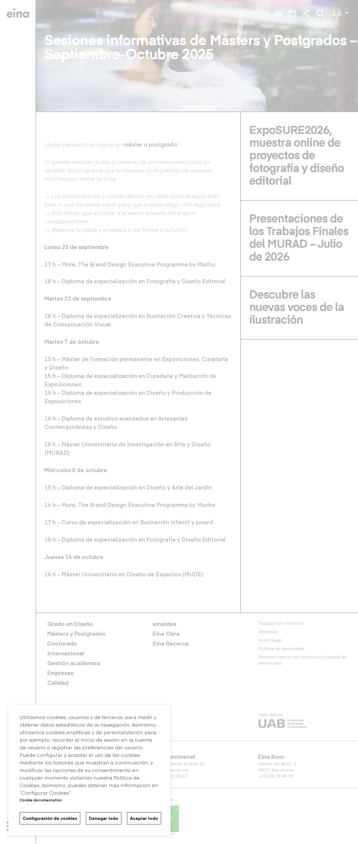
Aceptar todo (144, 818)
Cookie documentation (41, 799)
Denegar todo (103, 818)
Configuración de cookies (50, 818)
